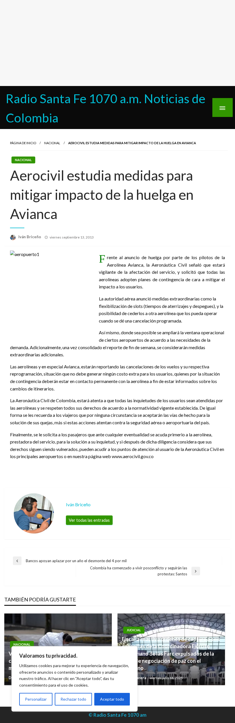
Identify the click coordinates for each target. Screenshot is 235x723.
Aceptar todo (112, 699)
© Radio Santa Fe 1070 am (117, 715)
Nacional (52, 143)
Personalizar (36, 699)
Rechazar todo (73, 699)
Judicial (134, 630)
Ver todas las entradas (89, 520)
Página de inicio (23, 143)
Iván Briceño (30, 237)
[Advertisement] (117, 43)
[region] (74, 679)
